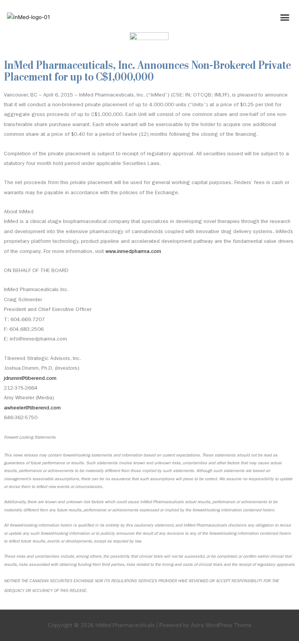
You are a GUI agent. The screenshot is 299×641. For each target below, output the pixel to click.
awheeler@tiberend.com (32, 408)
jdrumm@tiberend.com (30, 378)
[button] (285, 17)
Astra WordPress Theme (221, 625)
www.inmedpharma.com (133, 252)
